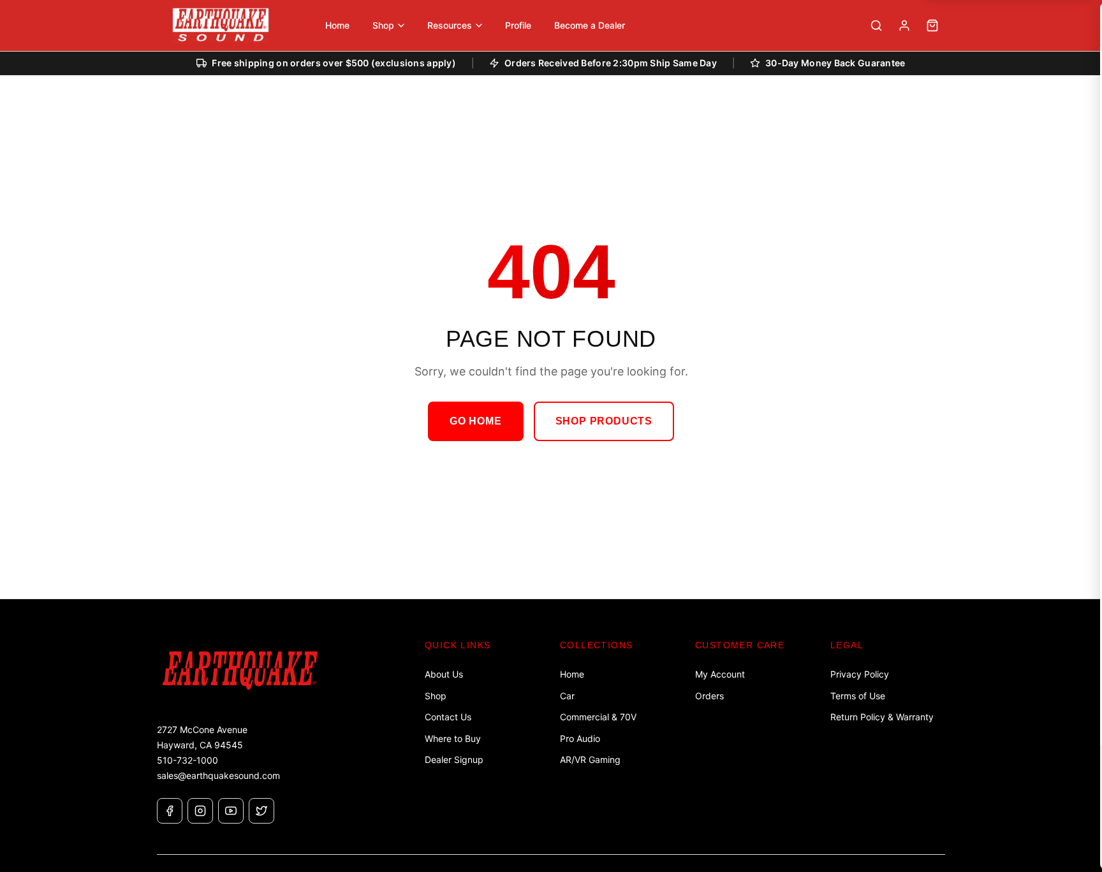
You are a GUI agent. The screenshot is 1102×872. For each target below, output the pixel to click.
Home (572, 674)
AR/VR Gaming (590, 759)
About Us (444, 674)
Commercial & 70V (598, 716)
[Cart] (932, 25)
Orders (709, 695)
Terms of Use (857, 695)
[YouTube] (231, 811)
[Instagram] (200, 811)
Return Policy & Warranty (882, 716)
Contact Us (448, 716)
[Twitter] (261, 811)
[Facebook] (169, 811)
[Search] (876, 25)
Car (567, 695)
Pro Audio (580, 738)
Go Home (476, 421)
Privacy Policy (859, 674)
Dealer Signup (454, 759)
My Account (720, 674)
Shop (435, 695)
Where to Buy (453, 738)
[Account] (904, 25)
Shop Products (603, 421)
